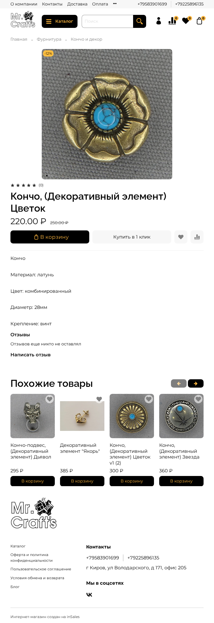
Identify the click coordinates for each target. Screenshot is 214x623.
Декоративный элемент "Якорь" (80, 448)
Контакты (52, 4)
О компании (23, 4)
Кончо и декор (86, 39)
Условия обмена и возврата (37, 578)
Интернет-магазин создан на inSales (45, 616)
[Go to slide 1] (47, 175)
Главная (18, 39)
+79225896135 (189, 4)
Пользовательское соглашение (40, 569)
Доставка (77, 4)
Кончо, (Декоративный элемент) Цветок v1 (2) (130, 454)
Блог (15, 586)
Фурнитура (49, 39)
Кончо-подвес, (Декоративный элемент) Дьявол (30, 451)
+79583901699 (152, 4)
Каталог (64, 21)
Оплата (100, 4)
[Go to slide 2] (50, 175)
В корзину (32, 480)
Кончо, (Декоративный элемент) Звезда (179, 451)
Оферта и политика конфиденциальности (31, 557)
